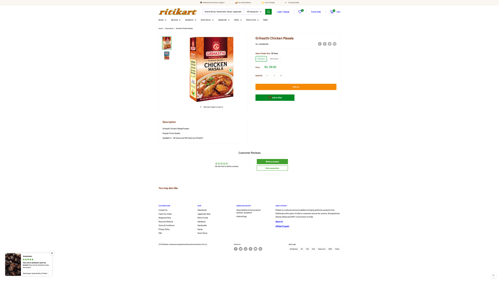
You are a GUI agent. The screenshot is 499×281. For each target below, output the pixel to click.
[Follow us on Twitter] (240, 249)
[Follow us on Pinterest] (250, 249)
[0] (300, 12)
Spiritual (174, 20)
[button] (52, 253)
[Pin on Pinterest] (325, 44)
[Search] (268, 12)
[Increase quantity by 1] (281, 75)
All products (169, 28)
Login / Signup (283, 12)
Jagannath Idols (204, 214)
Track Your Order (165, 214)
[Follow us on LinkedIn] (260, 249)
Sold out (296, 87)
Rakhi (265, 20)
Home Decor (206, 20)
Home (161, 28)
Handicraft (222, 20)
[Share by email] (334, 44)
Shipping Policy (165, 218)
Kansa (200, 229)
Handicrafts (202, 225)
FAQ (160, 233)
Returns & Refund (166, 222)
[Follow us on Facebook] (236, 249)
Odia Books (202, 210)
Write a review (272, 161)
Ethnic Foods (203, 218)
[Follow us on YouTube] (255, 249)
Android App (242, 216)
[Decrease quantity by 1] (267, 75)
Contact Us (163, 210)
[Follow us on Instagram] (245, 249)
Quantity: (259, 75)
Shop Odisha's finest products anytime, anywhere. (249, 211)
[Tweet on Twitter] (329, 44)
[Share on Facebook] (320, 44)
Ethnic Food (251, 20)
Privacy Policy (164, 229)
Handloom (189, 20)
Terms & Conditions (167, 225)
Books (161, 20)
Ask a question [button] (272, 168)
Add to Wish (277, 98)
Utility (236, 20)
